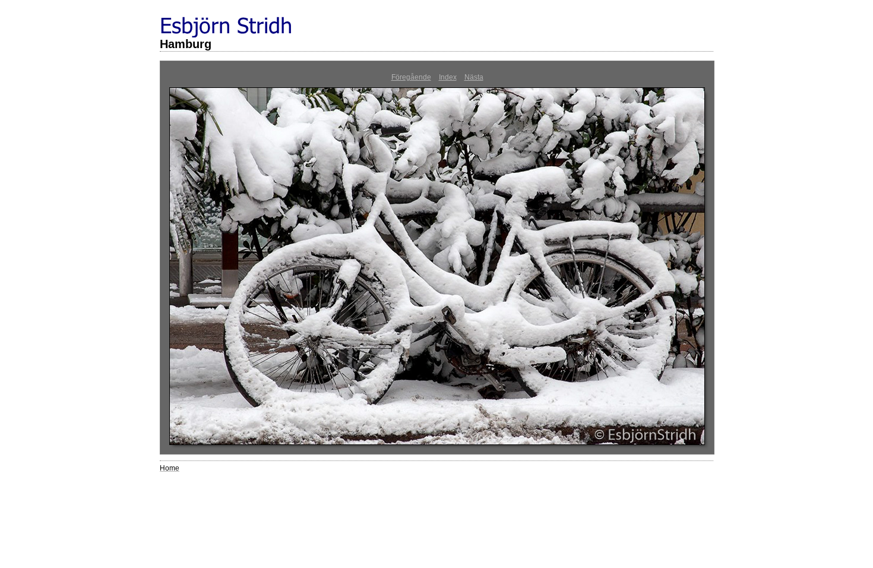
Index (448, 77)
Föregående (411, 77)
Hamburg (185, 44)
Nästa (473, 77)
